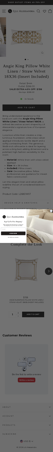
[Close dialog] (51, 211)
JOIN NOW (13, 233)
